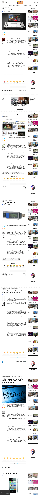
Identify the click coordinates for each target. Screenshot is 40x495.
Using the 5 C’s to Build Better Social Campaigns (35, 21)
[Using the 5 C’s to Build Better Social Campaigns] (35, 387)
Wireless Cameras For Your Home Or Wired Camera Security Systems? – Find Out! (3, 237)
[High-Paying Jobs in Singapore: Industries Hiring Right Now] (30, 67)
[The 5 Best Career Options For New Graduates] (35, 46)
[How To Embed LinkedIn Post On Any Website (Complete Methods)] (35, 31)
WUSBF (20, 260)
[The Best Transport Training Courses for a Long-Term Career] (35, 143)
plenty (12, 173)
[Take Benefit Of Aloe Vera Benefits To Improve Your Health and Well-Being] (3, 145)
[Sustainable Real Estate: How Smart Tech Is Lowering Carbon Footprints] (35, 67)
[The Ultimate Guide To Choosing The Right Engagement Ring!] (35, 11)
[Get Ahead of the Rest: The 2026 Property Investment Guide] (30, 387)
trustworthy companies (6, 260)
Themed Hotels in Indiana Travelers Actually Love (29, 31)
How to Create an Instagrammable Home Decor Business (30, 28)
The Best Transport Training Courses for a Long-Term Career (35, 42)
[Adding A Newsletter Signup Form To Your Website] (3, 412)
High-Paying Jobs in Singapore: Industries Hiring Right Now (30, 71)
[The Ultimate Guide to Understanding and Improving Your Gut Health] (35, 60)
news (9, 173)
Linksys (19, 258)
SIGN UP (33, 88)
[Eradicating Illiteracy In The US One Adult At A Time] (24, 100)
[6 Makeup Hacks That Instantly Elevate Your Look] (30, 11)
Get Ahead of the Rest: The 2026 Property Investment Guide (30, 21)
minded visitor (5, 173)
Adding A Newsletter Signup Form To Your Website (3, 415)
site (19, 173)
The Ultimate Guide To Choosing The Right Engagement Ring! (35, 15)
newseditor (4, 11)
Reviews (3, 8)
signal (19, 259)
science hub (16, 173)
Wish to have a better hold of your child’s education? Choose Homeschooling (34, 98)
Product (15, 259)
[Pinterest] (2, 34)
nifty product (11, 259)
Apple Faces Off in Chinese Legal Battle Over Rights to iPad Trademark (3, 42)
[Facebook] (2, 32)
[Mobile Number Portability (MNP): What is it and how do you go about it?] (15, 100)
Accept (7, 493)
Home (2, 7)
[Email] (4, 34)
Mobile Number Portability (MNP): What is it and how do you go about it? (15, 105)
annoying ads (7, 172)
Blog (3, 7)
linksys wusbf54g (5, 259)
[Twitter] (4, 32)
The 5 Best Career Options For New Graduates (35, 49)
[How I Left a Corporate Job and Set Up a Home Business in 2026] (35, 24)
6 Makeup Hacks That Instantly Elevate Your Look (30, 15)
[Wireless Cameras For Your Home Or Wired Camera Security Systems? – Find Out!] (3, 233)
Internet (3, 377)
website (23, 173)
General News (4, 289)
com (10, 172)
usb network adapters (14, 260)
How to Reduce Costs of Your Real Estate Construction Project (35, 56)
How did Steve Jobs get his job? (3, 306)
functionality (7, 258)
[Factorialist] (20, 2)
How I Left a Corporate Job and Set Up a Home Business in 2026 (35, 28)
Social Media (16, 102)
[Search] (37, 6)
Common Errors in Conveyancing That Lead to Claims (30, 60)
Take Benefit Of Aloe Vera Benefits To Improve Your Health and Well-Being (3, 149)
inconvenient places (13, 258)
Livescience (19, 172)
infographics (15, 172)
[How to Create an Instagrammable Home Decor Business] (30, 24)
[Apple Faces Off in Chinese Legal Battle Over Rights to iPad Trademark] (3, 39)
